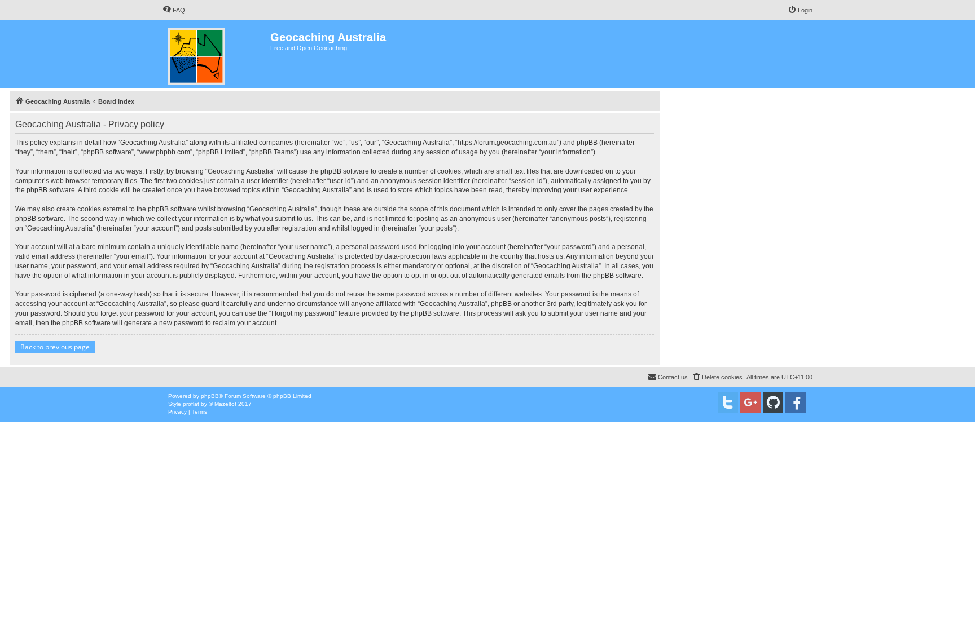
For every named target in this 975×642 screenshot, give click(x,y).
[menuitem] (173, 10)
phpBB (210, 396)
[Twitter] (728, 402)
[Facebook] (795, 402)
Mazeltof (225, 404)
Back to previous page (55, 347)
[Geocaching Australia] (216, 54)
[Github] (773, 402)
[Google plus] (750, 402)
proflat (191, 404)
